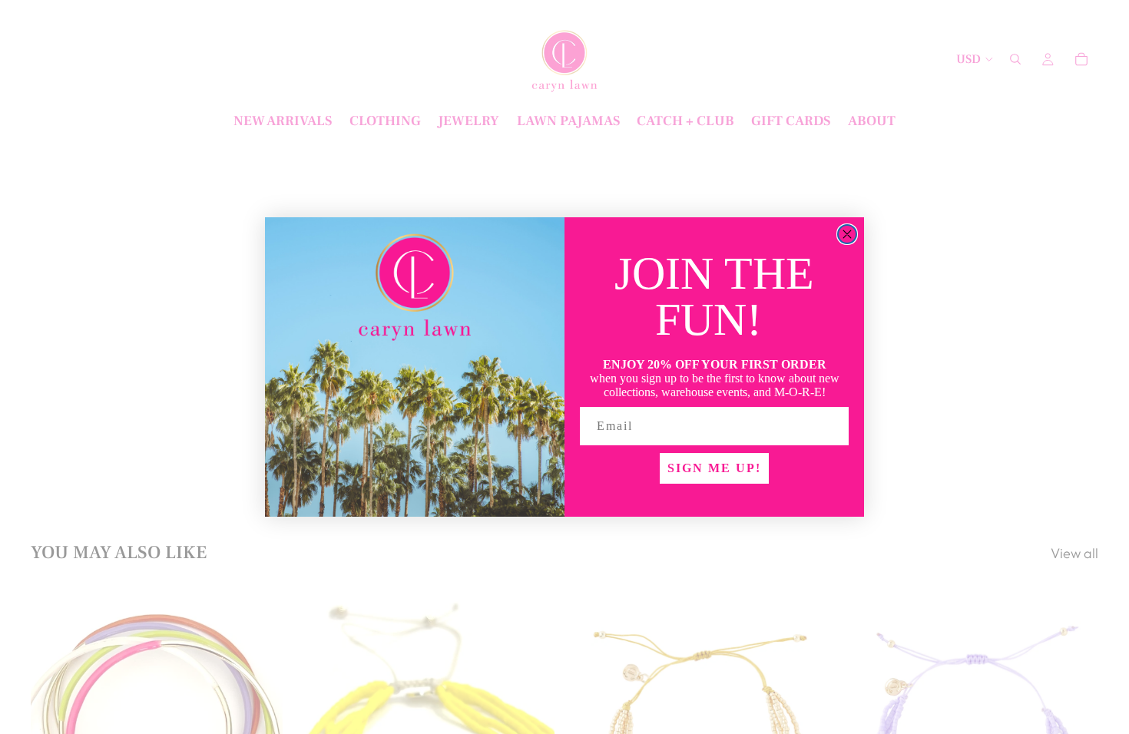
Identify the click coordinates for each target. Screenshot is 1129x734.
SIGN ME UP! (714, 467)
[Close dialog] (847, 234)
